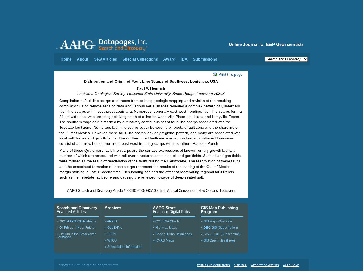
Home (66, 59)
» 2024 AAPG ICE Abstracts (76, 221)
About (82, 59)
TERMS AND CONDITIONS (213, 265)
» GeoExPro (113, 228)
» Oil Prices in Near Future (76, 228)
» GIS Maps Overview (216, 221)
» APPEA (111, 221)
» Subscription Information (123, 247)
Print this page (230, 74)
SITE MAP (240, 265)
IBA (184, 59)
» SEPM (110, 234)
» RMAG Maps (163, 240)
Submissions (205, 59)
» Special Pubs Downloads (172, 234)
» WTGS (111, 240)
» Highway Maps (165, 228)
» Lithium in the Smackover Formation (76, 235)
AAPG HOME (291, 265)
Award (169, 59)
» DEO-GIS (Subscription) (219, 228)
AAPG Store (164, 207)
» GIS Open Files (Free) (218, 240)
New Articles (105, 59)
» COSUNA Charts (166, 221)
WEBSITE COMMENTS (265, 265)
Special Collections (140, 59)
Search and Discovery (77, 207)
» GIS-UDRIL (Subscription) (221, 234)
